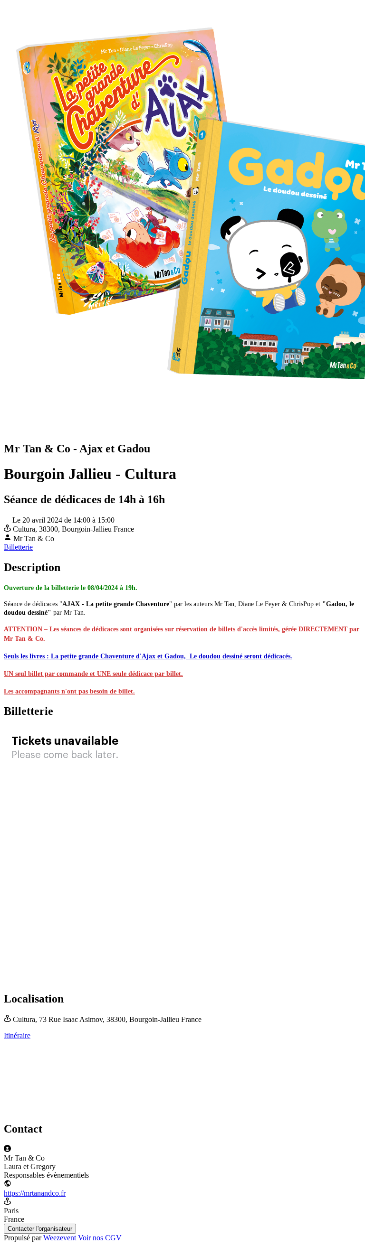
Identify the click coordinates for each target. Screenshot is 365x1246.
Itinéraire (17, 1035)
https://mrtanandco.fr (35, 1193)
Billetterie (18, 547)
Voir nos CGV (100, 1238)
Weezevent (59, 1238)
